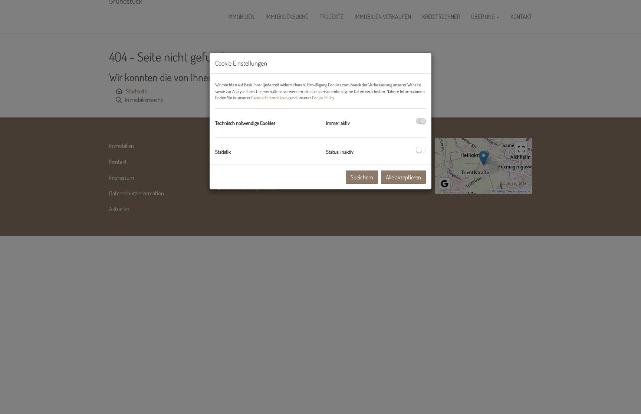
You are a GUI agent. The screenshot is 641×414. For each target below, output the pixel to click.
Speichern (362, 177)
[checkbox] (421, 121)
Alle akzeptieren (403, 177)
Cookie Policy (323, 97)
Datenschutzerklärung (270, 97)
